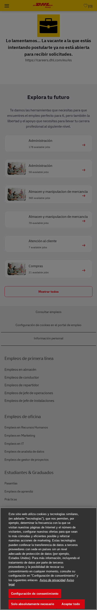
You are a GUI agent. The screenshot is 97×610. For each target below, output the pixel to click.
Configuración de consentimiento (35, 593)
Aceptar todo (71, 604)
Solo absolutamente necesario (32, 604)
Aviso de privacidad (52, 580)
